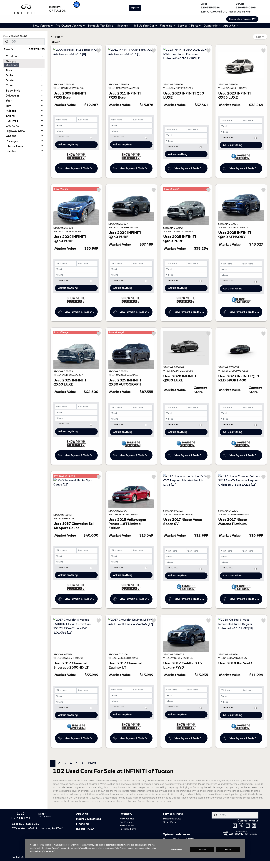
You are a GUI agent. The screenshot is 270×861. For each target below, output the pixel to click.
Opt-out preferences (176, 834)
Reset (7, 49)
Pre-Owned (126, 822)
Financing (82, 823)
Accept (228, 850)
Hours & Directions (88, 818)
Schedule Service (172, 818)
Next (92, 763)
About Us (82, 813)
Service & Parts (173, 813)
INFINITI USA (85, 828)
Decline (202, 850)
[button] (76, 4)
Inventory (126, 813)
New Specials (127, 825)
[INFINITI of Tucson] (40, 8)
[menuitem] (24, 61)
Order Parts (169, 822)
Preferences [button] (49, 851)
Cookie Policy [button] (113, 848)
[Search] (7, 41)
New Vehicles (127, 818)
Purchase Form (128, 829)
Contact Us (18, 857)
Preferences (176, 850)
